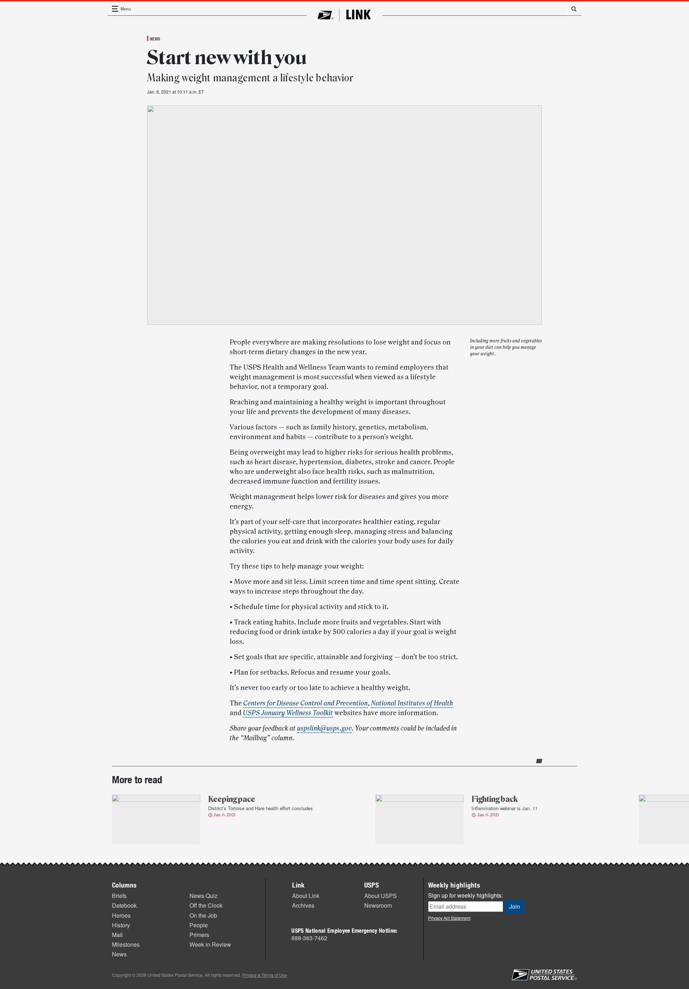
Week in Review (210, 944)
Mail (117, 935)
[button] (571, 8)
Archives (303, 905)
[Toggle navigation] (115, 9)
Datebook (124, 905)
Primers (199, 935)
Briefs (119, 895)
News (155, 39)
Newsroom (378, 905)
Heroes (121, 915)
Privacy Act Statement (449, 918)
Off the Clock (205, 905)
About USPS (380, 895)
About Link (305, 895)
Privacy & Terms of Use (264, 975)
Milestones (126, 944)
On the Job (203, 915)
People (198, 925)
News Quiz (203, 895)
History (121, 925)
